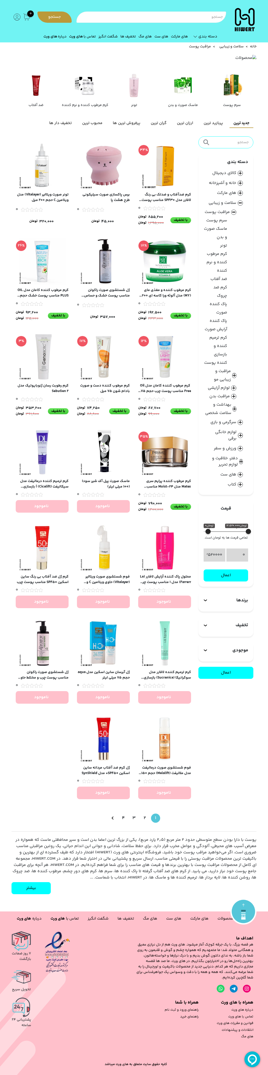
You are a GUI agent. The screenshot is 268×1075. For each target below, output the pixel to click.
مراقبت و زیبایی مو (222, 375)
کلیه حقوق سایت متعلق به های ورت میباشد (136, 1064)
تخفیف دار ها (60, 123)
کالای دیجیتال (224, 173)
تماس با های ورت (240, 1016)
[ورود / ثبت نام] (16, 17)
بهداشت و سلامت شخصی (218, 408)
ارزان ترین (185, 123)
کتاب (232, 484)
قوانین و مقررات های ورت (235, 1023)
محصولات (225, 919)
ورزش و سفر (225, 448)
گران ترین (158, 123)
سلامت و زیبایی (231, 46)
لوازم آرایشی (219, 388)
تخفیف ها (128, 37)
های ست (161, 37)
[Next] (112, 818)
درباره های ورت (242, 1009)
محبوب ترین (92, 123)
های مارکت (179, 37)
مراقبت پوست (217, 212)
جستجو (54, 17)
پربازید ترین (213, 123)
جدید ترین (241, 123)
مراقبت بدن (219, 396)
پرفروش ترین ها (126, 123)
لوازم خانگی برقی (226, 435)
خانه (253, 46)
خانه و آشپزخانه (222, 183)
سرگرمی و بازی (223, 422)
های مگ (145, 37)
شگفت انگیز (108, 37)
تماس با (82, 37)
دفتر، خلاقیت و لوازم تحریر (225, 461)
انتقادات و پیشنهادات (237, 1030)
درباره (54, 37)
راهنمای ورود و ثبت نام (182, 1009)
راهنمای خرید (189, 1016)
